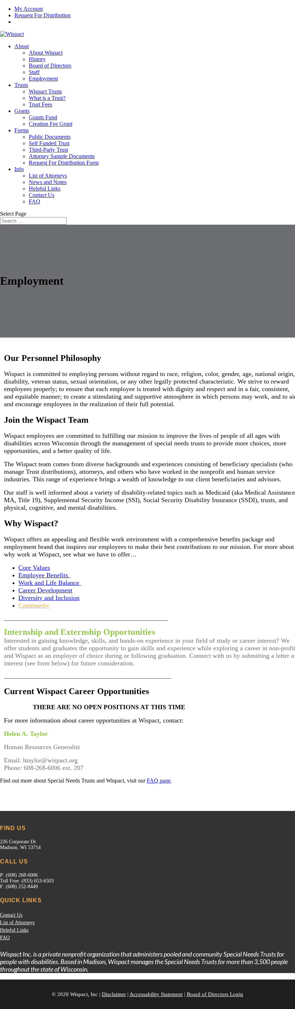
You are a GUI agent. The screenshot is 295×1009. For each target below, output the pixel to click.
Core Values (34, 567)
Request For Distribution (42, 15)
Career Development (45, 590)
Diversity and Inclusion (49, 597)
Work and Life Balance (49, 582)
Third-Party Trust (48, 150)
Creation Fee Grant (50, 124)
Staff (34, 72)
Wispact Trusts (45, 91)
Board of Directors (50, 66)
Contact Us (41, 195)
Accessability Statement (156, 994)
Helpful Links (44, 188)
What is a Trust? (47, 98)
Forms (21, 130)
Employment (43, 78)
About (21, 46)
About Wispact (46, 53)
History (37, 59)
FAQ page (159, 781)
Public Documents (50, 137)
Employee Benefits (44, 575)
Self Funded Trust (49, 143)
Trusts (21, 85)
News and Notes (48, 182)
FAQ (34, 201)
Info (19, 169)
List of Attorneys (48, 176)
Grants (22, 111)
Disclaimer (114, 994)
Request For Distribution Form (64, 163)
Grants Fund (43, 117)
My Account (28, 9)
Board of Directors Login (215, 994)
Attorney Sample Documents (62, 156)
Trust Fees (40, 104)
